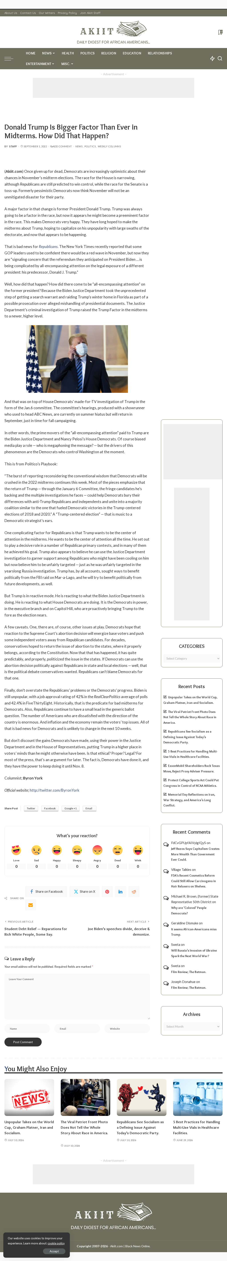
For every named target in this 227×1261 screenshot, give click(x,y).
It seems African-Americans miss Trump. (194, 932)
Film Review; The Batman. (188, 972)
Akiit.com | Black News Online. (130, 1246)
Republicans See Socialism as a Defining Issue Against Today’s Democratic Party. (187, 736)
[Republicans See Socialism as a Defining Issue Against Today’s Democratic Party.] (141, 1097)
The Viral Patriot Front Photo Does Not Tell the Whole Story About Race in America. (189, 717)
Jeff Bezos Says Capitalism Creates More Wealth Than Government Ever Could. (195, 854)
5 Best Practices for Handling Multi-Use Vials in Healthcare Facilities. (196, 1127)
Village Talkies (181, 869)
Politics (90, 146)
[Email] (30, 904)
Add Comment (62, 146)
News (78, 146)
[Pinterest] (107, 891)
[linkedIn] (120, 891)
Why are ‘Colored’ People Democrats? (188, 910)
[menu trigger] (11, 58)
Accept (54, 1251)
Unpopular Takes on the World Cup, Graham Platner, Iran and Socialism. (29, 1127)
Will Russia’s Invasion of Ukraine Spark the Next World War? (194, 953)
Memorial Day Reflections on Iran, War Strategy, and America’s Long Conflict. (189, 800)
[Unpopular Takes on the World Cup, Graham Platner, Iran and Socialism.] (29, 1097)
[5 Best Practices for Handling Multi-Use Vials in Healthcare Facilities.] (198, 1097)
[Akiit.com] (113, 32)
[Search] (220, 58)
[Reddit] (133, 891)
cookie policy (56, 1243)
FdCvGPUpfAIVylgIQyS (188, 843)
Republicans (48, 246)
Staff (13, 146)
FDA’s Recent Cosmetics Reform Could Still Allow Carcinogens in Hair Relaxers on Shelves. (193, 880)
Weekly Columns (109, 146)
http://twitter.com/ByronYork (54, 790)
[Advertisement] (113, 88)
